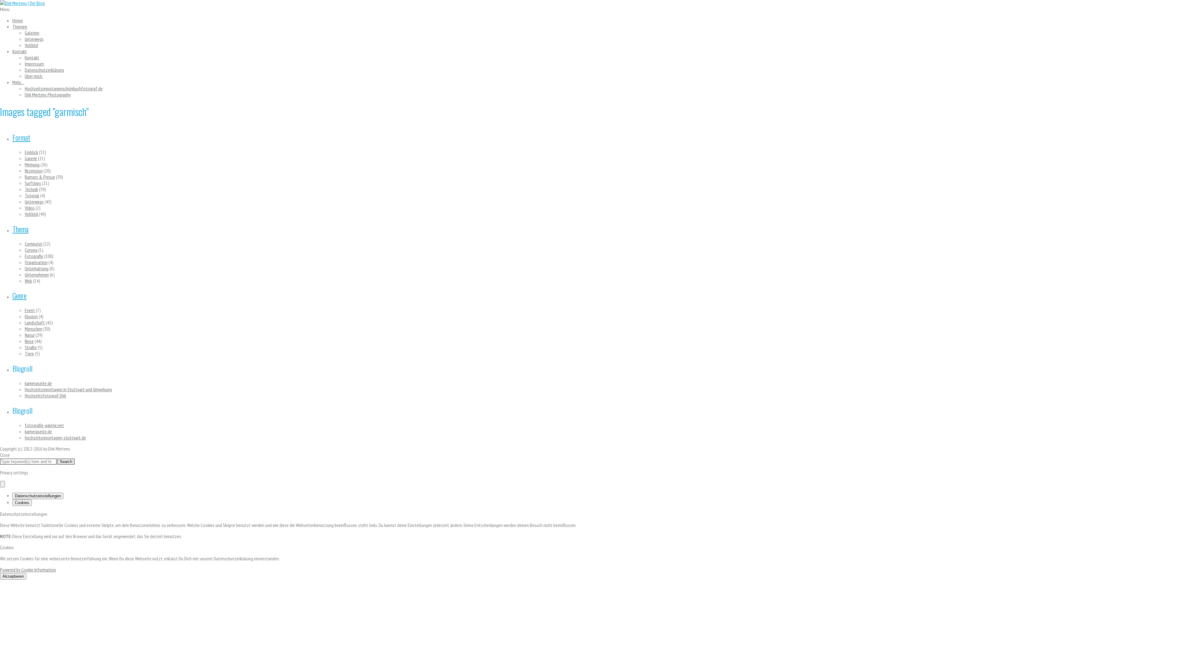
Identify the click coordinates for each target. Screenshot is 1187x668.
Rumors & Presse (40, 177)
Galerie (31, 158)
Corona (31, 250)
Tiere (29, 353)
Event (30, 310)
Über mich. (34, 76)
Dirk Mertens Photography (48, 95)
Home (17, 20)
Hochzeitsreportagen (64, 88)
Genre (19, 295)
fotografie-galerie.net (44, 425)
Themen (19, 27)
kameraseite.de (38, 383)
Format (21, 137)
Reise (29, 341)
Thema (20, 228)
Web (28, 281)
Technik (31, 189)
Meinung (32, 164)
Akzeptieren (13, 576)
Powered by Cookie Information (28, 570)
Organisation (36, 262)
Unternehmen (37, 275)
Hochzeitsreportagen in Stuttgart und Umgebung (68, 389)
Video (30, 208)
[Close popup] (2, 484)
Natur (30, 335)
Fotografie (34, 256)
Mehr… (18, 82)
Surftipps (33, 183)
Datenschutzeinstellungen (38, 496)
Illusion (31, 316)
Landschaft (35, 322)
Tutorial (32, 195)
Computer (33, 244)
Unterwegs (34, 39)
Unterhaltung (37, 268)
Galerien (32, 33)
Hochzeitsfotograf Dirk (45, 395)
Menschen (33, 329)
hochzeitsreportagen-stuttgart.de (55, 438)
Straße (31, 347)
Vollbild (31, 45)
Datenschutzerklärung (44, 70)
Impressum (34, 64)
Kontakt (19, 51)
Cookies (22, 502)
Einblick (31, 152)
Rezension (34, 171)
